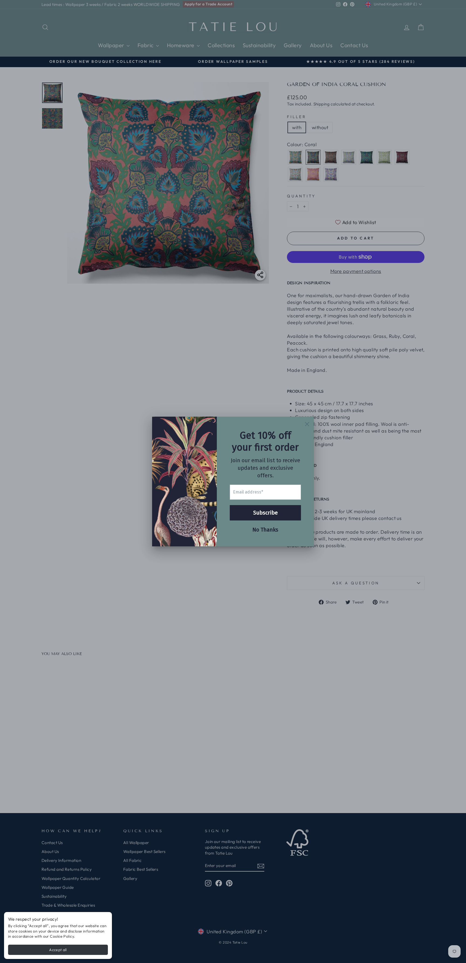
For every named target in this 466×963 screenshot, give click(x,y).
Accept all (58, 949)
